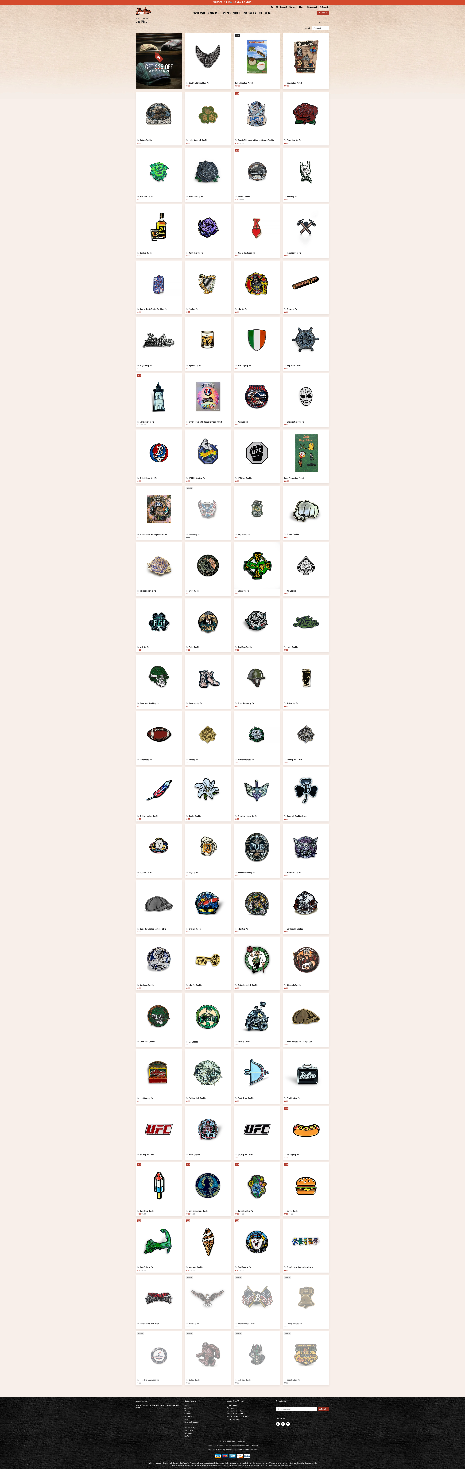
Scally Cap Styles (233, 1419)
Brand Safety (189, 1430)
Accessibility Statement (249, 1446)
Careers (187, 1414)
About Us (187, 1408)
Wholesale (188, 1416)
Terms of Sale (212, 1446)
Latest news (141, 1401)
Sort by (308, 28)
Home (138, 19)
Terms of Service (190, 1425)
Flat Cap (230, 1408)
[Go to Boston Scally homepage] (143, 11)
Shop (186, 1405)
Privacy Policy (234, 1446)
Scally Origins (232, 1405)
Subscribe (323, 1409)
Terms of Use (223, 1446)
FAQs (186, 1436)
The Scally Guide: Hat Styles (238, 1416)
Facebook (283, 1424)
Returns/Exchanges (191, 1422)
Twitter (278, 1424)
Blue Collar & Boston (235, 1411)
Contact (187, 1411)
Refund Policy (189, 1428)
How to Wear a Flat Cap (236, 1414)
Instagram (288, 1424)
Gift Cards (188, 1433)
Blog (186, 1419)
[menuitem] (272, 7)
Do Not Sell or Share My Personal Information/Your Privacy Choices (232, 1449)
